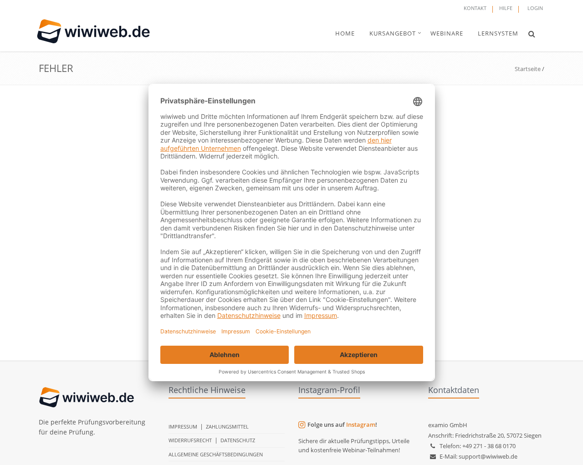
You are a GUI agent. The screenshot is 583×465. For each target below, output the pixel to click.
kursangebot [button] (392, 33)
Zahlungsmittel (227, 426)
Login (535, 8)
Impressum (183, 426)
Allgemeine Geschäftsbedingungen (216, 454)
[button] (531, 34)
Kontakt (475, 8)
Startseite (528, 69)
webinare (446, 33)
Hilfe (505, 8)
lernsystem (498, 33)
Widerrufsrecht (190, 440)
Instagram (360, 424)
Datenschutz (237, 440)
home (345, 33)
